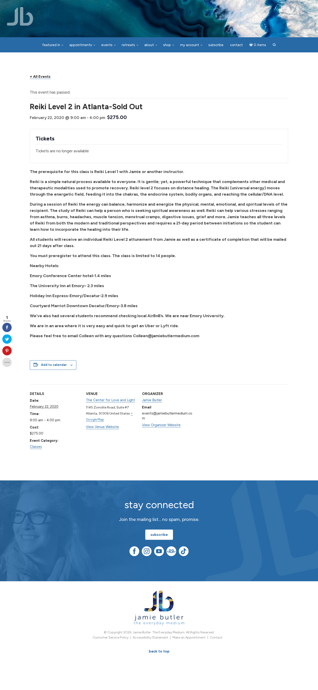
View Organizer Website (161, 425)
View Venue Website (102, 427)
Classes (36, 447)
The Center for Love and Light (110, 400)
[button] (274, 45)
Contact (216, 637)
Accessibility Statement (150, 637)
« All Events (40, 76)
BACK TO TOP (159, 651)
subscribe (159, 534)
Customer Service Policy (111, 637)
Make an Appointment (189, 637)
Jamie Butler (152, 400)
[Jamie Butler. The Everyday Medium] (20, 16)
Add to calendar (54, 365)
